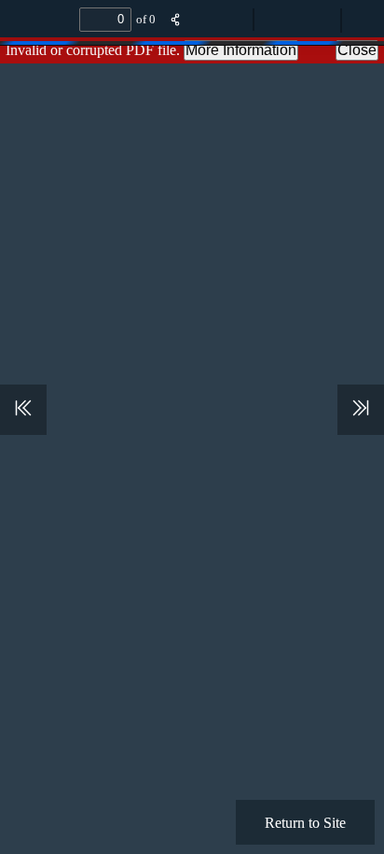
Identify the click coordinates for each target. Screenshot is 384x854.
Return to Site (305, 822)
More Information (240, 50)
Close (357, 50)
